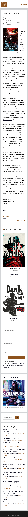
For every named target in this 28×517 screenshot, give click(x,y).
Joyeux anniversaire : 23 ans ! (11, 438)
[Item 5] (13, 407)
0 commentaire (9, 24)
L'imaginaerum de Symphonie (13, 487)
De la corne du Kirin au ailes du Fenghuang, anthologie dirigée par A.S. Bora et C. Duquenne (13, 483)
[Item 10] (22, 407)
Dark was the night (14, 318)
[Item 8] (18, 407)
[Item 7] (17, 407)
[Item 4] (11, 407)
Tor (8, 203)
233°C (8, 446)
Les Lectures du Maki (12, 476)
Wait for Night (14, 274)
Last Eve (9, 440)
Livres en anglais (14, 22)
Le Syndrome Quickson (12, 433)
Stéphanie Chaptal (9, 18)
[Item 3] (9, 407)
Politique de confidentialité (14, 512)
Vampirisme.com (10, 459)
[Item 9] (20, 407)
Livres (6, 22)
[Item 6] (15, 407)
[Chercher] (17, 418)
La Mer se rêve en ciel (14, 268)
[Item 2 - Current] (7, 407)
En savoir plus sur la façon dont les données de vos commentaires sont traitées (13, 365)
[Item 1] (5, 407)
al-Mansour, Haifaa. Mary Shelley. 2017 (13, 457)
